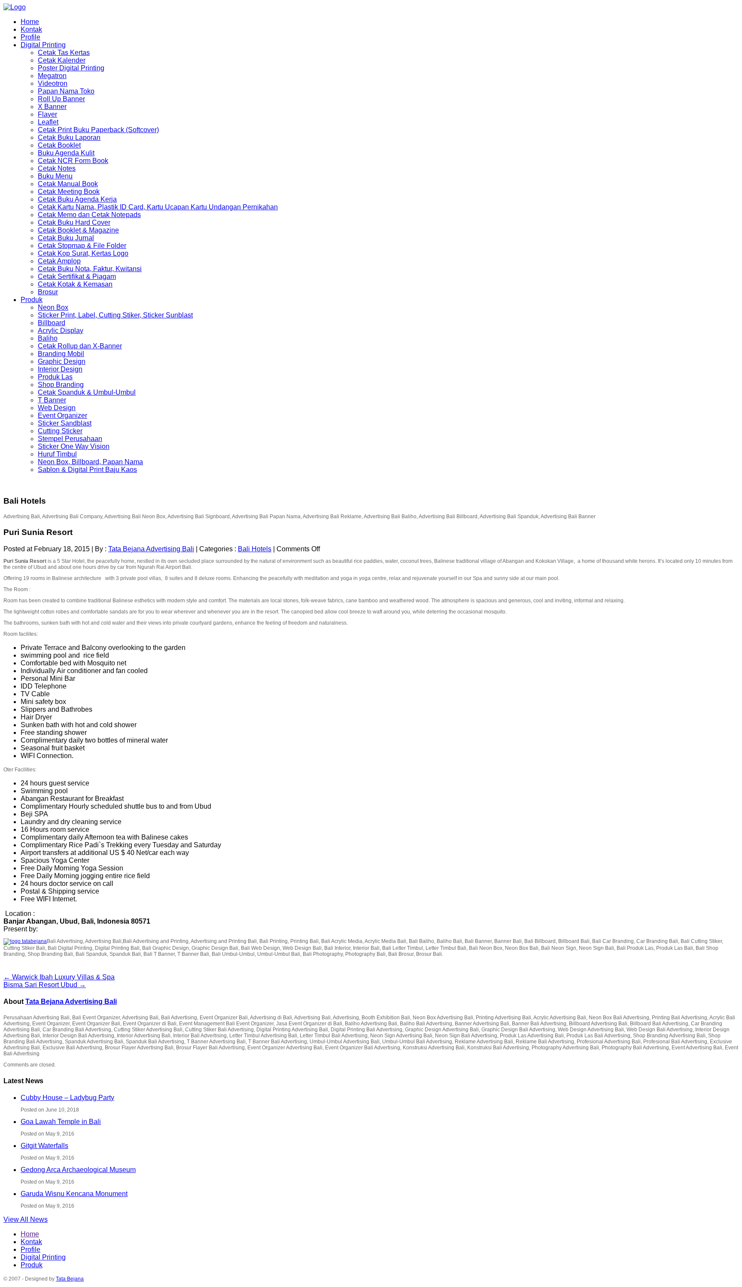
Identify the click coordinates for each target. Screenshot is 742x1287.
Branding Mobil (61, 353)
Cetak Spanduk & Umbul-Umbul (87, 392)
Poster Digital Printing (71, 68)
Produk (32, 299)
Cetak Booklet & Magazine (78, 230)
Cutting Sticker (60, 431)
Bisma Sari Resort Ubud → (44, 984)
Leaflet (48, 122)
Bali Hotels (254, 549)
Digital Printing (43, 44)
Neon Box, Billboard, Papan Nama (90, 461)
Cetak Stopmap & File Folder (82, 245)
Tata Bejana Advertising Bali (151, 549)
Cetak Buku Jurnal (66, 238)
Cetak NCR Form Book (73, 160)
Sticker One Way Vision (73, 446)
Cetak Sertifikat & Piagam (77, 276)
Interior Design (60, 369)
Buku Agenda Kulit (66, 153)
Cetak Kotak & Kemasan (75, 284)
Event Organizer (62, 415)
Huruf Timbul (57, 454)
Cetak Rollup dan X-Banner (80, 346)
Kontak (31, 29)
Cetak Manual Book (68, 183)
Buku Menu (55, 176)
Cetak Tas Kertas (64, 52)
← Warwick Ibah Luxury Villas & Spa (59, 977)
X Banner (52, 106)
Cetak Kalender (61, 60)
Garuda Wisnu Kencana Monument (74, 1193)
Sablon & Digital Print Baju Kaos (87, 469)
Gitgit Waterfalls (44, 1145)
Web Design (57, 407)
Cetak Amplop (59, 261)
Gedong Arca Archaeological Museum (78, 1169)
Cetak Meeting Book (69, 191)
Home (30, 21)
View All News (25, 1219)
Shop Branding (61, 384)
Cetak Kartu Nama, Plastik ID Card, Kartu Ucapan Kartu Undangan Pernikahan (158, 207)
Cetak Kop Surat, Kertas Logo (83, 253)
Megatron (52, 75)
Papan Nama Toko (66, 91)
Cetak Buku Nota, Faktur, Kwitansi (90, 268)
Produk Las (55, 377)
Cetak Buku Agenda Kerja (77, 199)
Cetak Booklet (59, 145)
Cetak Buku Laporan (69, 137)
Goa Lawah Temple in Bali (61, 1121)
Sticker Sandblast (64, 423)
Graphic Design (61, 361)
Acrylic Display (60, 330)
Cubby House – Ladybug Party (67, 1097)
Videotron (52, 83)
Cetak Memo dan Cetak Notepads (89, 214)
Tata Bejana (70, 1279)
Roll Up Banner (61, 99)
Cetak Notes (57, 168)
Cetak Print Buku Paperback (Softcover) (98, 129)
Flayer (47, 114)
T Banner (52, 400)
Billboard (51, 322)
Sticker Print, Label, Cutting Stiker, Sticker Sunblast (115, 315)
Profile (30, 37)
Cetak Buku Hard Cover (74, 222)
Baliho (48, 338)
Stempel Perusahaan (70, 438)
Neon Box (53, 307)
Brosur (48, 292)
